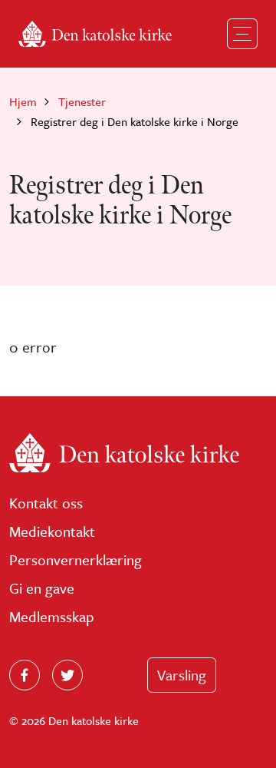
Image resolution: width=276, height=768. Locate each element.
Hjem (23, 101)
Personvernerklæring (75, 559)
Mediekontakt (52, 531)
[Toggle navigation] (242, 33)
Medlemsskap (51, 616)
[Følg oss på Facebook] (24, 675)
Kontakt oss (46, 502)
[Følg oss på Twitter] (67, 675)
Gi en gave (41, 588)
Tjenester (82, 101)
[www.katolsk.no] (138, 453)
